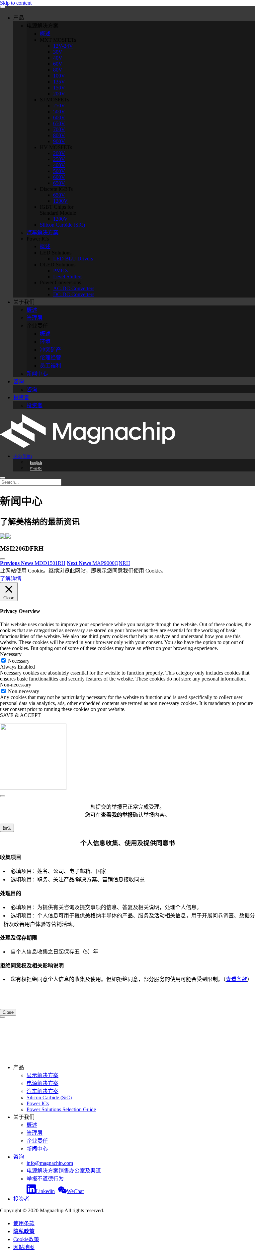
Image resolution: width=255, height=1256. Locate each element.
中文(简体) (22, 456)
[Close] (2, 796)
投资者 (21, 397)
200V (59, 93)
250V (59, 105)
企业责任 (37, 1141)
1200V (60, 201)
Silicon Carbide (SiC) (62, 225)
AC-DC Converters (73, 288)
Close (8, 1012)
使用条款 (24, 1223)
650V (59, 123)
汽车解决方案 (42, 232)
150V (59, 87)
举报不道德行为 (45, 1178)
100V (59, 76)
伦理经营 (50, 357)
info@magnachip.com (50, 1163)
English (36, 462)
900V (59, 141)
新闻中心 (37, 373)
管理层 (34, 318)
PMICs (60, 270)
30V (57, 52)
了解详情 (10, 578)
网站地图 (24, 1247)
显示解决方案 (42, 1075)
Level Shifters (67, 276)
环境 (45, 342)
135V (59, 81)
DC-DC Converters (73, 294)
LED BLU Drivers (73, 258)
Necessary (19, 661)
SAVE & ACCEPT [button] (20, 715)
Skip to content (16, 3)
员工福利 (50, 365)
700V (59, 129)
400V (59, 165)
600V (59, 117)
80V (57, 70)
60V (57, 64)
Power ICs (38, 1103)
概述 (45, 33)
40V (57, 58)
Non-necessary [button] (15, 684)
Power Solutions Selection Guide (61, 1109)
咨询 (18, 381)
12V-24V (63, 46)
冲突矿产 (50, 350)
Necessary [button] (11, 654)
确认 (7, 828)
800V (59, 135)
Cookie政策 (26, 1239)
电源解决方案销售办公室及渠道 (64, 1171)
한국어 (36, 468)
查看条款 (236, 979)
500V (59, 111)
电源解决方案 (42, 1083)
